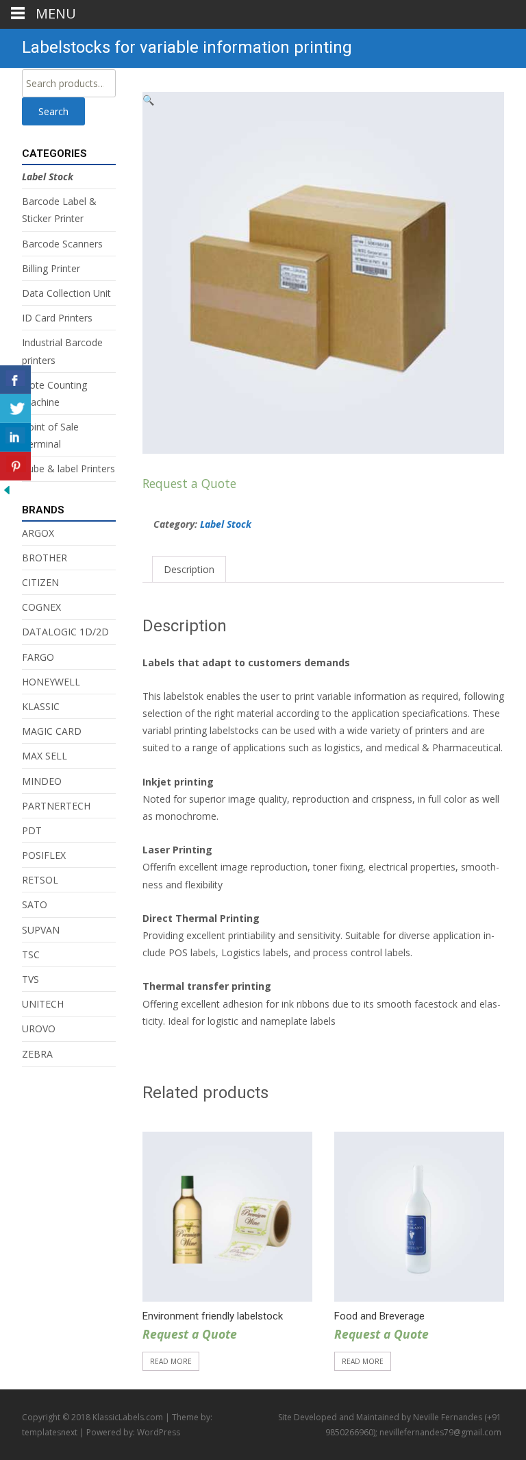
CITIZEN (40, 582)
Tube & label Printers (68, 468)
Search (53, 111)
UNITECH (43, 1003)
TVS (30, 979)
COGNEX (41, 606)
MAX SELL (44, 755)
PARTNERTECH (56, 805)
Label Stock (225, 524)
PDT (32, 830)
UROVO (38, 1028)
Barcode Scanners (62, 243)
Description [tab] (189, 569)
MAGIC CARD (52, 731)
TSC (31, 954)
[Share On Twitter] (15, 408)
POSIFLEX (44, 855)
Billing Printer (51, 268)
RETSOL (40, 879)
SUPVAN (41, 929)
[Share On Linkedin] (15, 437)
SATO (34, 904)
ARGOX (38, 532)
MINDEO (42, 781)
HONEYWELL (51, 681)
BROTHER (44, 557)
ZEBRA (37, 1053)
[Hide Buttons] (7, 489)
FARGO (38, 657)
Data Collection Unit (66, 293)
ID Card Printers (57, 317)
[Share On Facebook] (15, 379)
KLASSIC (41, 706)
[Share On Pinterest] (15, 466)
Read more (171, 1361)
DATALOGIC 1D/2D (65, 631)
